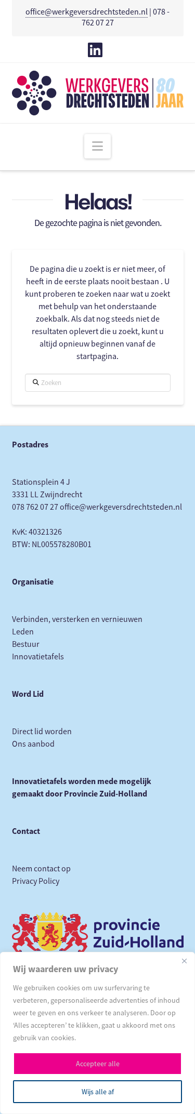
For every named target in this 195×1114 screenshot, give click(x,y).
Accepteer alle (98, 1063)
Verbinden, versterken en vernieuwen (77, 619)
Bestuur (26, 644)
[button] (97, 146)
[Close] (184, 960)
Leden (23, 632)
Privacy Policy (35, 881)
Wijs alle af (98, 1091)
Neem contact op (41, 869)
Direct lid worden (42, 731)
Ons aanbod (33, 744)
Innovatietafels (38, 657)
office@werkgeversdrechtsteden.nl (86, 12)
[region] (97, 1033)
